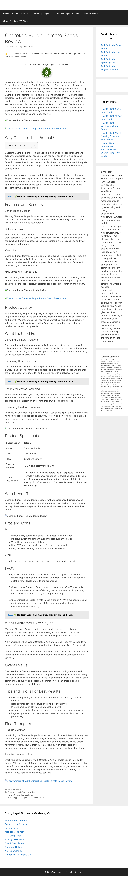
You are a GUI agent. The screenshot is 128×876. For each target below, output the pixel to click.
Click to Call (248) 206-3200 (15, 21)
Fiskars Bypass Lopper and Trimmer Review (26, 797)
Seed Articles (90, 13)
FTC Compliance (13, 835)
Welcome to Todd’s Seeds (13, 13)
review (32, 792)
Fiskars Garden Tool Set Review (21, 795)
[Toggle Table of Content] (32, 146)
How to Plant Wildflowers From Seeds (109, 126)
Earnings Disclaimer (15, 839)
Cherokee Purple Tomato (18, 792)
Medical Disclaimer (14, 832)
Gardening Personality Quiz (18, 854)
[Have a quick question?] (47, 72)
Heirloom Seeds (14, 789)
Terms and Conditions (16, 820)
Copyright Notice (13, 847)
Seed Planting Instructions (67, 13)
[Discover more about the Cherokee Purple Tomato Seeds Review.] (39, 781)
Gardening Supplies (41, 13)
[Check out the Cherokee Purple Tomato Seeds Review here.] (36, 128)
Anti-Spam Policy (13, 851)
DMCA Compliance (14, 843)
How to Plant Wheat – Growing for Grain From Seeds (112, 136)
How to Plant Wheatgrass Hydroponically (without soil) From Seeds (110, 149)
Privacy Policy (12, 828)
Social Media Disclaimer (17, 824)
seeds (38, 792)
